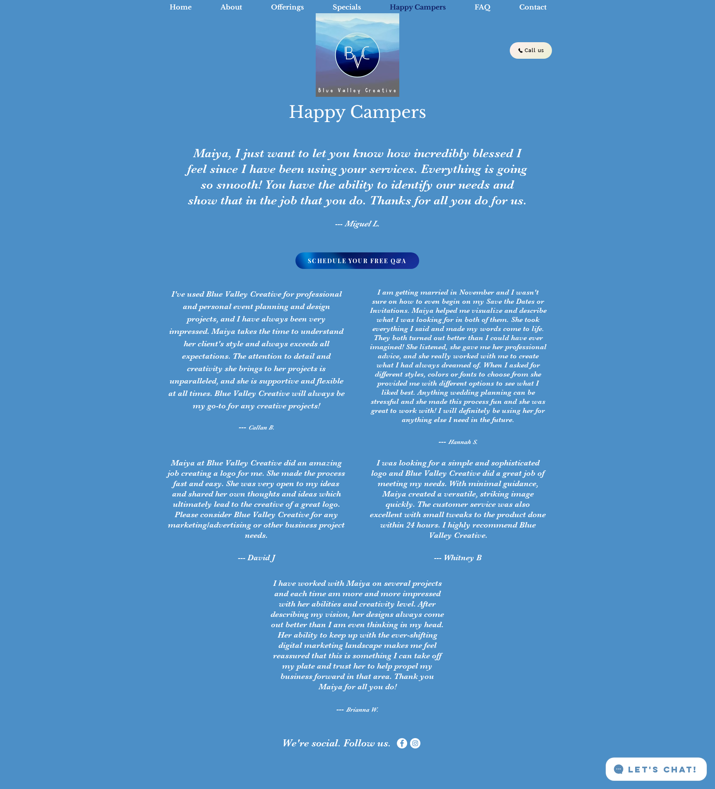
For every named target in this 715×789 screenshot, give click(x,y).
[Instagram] (415, 743)
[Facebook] (402, 743)
